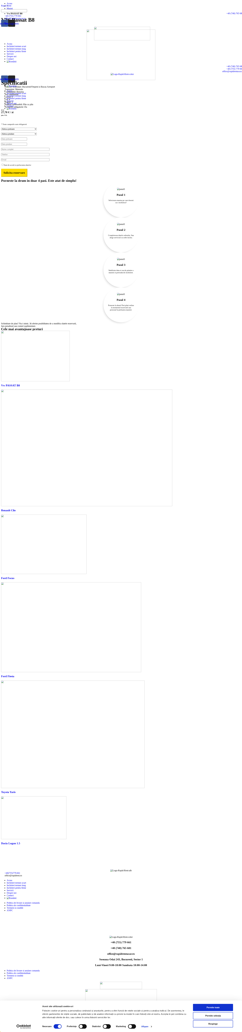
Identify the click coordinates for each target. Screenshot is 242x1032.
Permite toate (213, 1007)
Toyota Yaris (8, 792)
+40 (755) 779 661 (121, 942)
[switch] (83, 1026)
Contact (10, 59)
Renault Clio (8, 510)
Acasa (9, 44)
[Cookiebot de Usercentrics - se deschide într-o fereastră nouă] (23, 1026)
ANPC (10, 910)
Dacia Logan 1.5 (10, 843)
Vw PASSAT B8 (10, 385)
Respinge (213, 1024)
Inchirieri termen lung (16, 49)
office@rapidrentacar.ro (121, 953)
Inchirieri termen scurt (16, 46)
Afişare (144, 1026)
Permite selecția (213, 1015)
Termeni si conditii (15, 908)
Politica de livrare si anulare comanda (23, 903)
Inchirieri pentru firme (16, 51)
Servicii (10, 54)
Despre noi (11, 56)
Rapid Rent (6, 5)
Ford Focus (7, 578)
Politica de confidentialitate (19, 905)
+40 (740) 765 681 (121, 948)
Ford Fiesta (7, 676)
